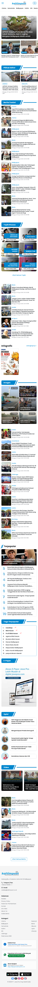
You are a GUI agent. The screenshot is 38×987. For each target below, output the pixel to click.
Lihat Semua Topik (19, 275)
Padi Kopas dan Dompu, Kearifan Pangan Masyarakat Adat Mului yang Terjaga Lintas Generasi (24, 512)
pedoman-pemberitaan (8, 904)
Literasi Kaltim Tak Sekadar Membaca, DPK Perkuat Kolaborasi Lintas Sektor (23, 433)
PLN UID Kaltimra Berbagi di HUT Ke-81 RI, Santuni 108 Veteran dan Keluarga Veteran (24, 467)
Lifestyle (33, 931)
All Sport (14, 318)
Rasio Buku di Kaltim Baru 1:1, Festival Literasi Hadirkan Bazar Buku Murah (23, 455)
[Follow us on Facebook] (12, 978)
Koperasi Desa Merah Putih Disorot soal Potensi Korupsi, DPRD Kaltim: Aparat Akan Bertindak (23, 846)
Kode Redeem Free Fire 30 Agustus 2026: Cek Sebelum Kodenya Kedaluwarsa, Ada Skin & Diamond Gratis (20, 608)
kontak (3, 906)
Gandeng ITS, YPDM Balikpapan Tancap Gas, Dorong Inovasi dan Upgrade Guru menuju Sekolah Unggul (22, 334)
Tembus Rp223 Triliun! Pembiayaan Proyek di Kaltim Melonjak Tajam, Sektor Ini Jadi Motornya (23, 824)
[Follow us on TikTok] (25, 978)
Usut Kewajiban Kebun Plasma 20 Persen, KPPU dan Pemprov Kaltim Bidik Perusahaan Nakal (23, 801)
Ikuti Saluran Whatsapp (16, 956)
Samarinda (4, 926)
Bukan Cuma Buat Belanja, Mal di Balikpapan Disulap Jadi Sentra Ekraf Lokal (24, 289)
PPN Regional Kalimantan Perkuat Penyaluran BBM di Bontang (23, 489)
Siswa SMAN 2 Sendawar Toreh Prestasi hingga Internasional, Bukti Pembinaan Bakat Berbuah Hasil (23, 445)
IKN (2, 931)
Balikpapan (15, 129)
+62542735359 (5, 885)
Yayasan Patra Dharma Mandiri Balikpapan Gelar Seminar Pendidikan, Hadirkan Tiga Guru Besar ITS (19, 586)
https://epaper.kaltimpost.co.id (16, 966)
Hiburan (33, 926)
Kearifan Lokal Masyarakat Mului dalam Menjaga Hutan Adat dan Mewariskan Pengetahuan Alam (22, 500)
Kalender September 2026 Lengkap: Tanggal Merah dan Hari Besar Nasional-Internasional (20, 591)
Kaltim (14, 430)
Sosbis (14, 307)
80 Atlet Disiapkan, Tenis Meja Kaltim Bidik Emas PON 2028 (24, 834)
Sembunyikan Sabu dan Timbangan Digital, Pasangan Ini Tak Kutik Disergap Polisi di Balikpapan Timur (23, 166)
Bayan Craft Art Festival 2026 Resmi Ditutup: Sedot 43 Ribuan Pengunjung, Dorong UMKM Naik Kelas (24, 133)
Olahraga (15, 474)
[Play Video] (12, 776)
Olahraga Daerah (17, 831)
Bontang (14, 519)
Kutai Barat (15, 441)
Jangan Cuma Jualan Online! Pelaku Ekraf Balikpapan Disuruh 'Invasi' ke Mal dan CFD (23, 300)
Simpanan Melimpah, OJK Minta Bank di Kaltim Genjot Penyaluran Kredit (24, 812)
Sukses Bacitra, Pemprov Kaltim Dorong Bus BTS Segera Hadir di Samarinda (20, 574)
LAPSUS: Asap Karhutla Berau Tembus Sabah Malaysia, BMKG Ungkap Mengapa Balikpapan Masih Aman (17, 34)
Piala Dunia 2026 (6, 936)
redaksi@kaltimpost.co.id (9, 890)
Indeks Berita (5, 914)
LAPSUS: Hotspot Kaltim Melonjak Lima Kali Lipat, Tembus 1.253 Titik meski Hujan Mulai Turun (10, 88)
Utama (14, 107)
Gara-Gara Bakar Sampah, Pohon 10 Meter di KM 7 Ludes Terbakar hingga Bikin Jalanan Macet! (24, 188)
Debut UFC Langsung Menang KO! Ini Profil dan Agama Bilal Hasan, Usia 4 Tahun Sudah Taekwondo (19, 561)
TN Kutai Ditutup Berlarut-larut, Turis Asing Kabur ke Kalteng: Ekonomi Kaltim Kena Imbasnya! (24, 200)
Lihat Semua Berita (19, 859)
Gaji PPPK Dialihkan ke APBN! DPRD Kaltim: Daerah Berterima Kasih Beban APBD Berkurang (24, 110)
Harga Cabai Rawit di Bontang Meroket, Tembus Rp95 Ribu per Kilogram (22, 523)
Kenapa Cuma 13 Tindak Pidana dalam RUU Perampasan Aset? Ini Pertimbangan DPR (10, 57)
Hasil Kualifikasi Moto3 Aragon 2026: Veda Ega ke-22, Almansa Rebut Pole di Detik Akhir (29, 88)
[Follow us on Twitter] (15, 978)
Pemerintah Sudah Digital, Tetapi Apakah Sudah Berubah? (20, 596)
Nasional (34, 921)
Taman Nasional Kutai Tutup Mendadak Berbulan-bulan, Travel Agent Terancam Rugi (23, 211)
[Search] (35, 3)
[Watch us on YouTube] (22, 978)
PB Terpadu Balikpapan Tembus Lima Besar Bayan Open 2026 (19, 579)
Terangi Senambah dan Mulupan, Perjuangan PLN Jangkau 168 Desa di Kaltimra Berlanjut (23, 144)
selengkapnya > (31, 346)
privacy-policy (5, 901)
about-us (4, 911)
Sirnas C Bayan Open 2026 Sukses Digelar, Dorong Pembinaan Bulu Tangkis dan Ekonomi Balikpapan (23, 478)
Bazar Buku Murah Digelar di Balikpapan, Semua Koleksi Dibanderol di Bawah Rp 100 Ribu (21, 569)
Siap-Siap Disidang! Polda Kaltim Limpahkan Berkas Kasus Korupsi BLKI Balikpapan (24, 155)
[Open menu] (3, 3)
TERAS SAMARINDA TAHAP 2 (9, 408)
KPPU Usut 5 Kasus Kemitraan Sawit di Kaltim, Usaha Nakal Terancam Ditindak (24, 534)
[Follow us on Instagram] (19, 978)
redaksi (3, 899)
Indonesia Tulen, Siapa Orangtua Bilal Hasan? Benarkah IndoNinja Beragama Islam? (24, 322)
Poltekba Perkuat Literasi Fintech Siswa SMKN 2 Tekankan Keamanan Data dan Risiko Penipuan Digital (23, 311)
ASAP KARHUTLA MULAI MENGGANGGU (27, 421)
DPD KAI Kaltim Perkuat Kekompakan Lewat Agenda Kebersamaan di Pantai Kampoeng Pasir (19, 614)
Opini (33, 929)
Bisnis (13, 140)
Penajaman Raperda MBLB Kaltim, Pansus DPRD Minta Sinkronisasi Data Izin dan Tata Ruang (24, 121)
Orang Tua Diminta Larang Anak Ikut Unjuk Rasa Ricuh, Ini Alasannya (23, 177)
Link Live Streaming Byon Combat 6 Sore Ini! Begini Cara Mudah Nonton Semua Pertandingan (20, 603)
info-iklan (4, 909)
